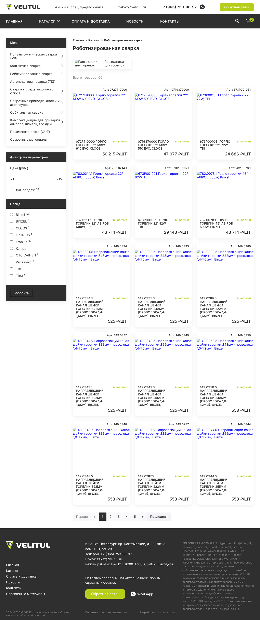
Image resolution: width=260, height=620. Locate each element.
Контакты (170, 21)
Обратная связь (236, 7)
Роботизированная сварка (31, 74)
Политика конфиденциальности (106, 612)
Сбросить (21, 293)
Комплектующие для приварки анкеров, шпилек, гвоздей (35, 122)
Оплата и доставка (91, 21)
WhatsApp (145, 594)
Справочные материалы (25, 594)
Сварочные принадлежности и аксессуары (35, 102)
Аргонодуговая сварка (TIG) (32, 81)
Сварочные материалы (28, 139)
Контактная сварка (25, 66)
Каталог (47, 21)
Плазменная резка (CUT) (30, 132)
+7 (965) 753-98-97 (179, 7)
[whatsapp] (202, 7)
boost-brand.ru (165, 612)
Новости (135, 21)
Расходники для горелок (114, 63)
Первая (82, 517)
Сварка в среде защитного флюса (32, 91)
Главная (14, 21)
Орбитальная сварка (26, 112)
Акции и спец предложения (79, 7)
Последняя (159, 517)
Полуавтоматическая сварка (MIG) (33, 56)
